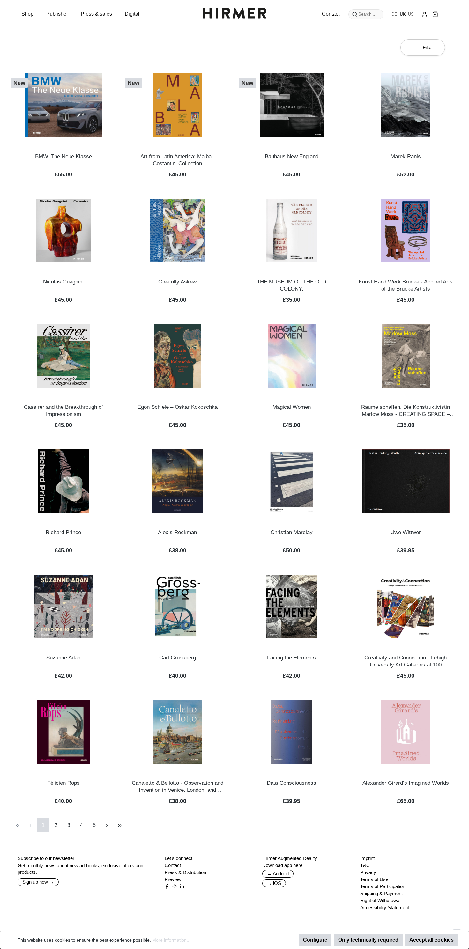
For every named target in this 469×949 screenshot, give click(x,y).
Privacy (368, 872)
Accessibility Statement (384, 907)
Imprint (367, 858)
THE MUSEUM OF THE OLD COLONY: (291, 285)
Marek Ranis (406, 156)
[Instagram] (174, 886)
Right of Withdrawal (380, 900)
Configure (315, 940)
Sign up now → (38, 882)
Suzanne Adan (63, 658)
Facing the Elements (291, 658)
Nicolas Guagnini (63, 282)
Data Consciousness (291, 783)
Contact (173, 865)
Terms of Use (374, 879)
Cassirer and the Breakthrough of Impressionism (63, 410)
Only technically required (368, 940)
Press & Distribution (185, 872)
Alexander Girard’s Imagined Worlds (405, 783)
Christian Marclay (292, 532)
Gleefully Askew (177, 282)
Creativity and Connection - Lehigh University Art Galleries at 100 (405, 661)
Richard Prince (63, 532)
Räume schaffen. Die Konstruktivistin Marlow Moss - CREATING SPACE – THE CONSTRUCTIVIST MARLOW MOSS (405, 411)
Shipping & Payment (381, 893)
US (411, 14)
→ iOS (274, 883)
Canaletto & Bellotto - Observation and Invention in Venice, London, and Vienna (177, 787)
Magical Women (291, 407)
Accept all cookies (431, 940)
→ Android (278, 873)
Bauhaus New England (291, 156)
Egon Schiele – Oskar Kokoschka (178, 407)
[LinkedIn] (182, 886)
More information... (171, 940)
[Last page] (119, 825)
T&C (365, 865)
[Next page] (106, 825)
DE (394, 14)
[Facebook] (167, 886)
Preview (173, 879)
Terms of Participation (382, 886)
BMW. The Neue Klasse (63, 156)
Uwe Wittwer (406, 532)
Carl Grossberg (177, 658)
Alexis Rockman (177, 532)
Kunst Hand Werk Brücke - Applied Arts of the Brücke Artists (406, 285)
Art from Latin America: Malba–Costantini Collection (177, 159)
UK (403, 14)
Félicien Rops (63, 783)
